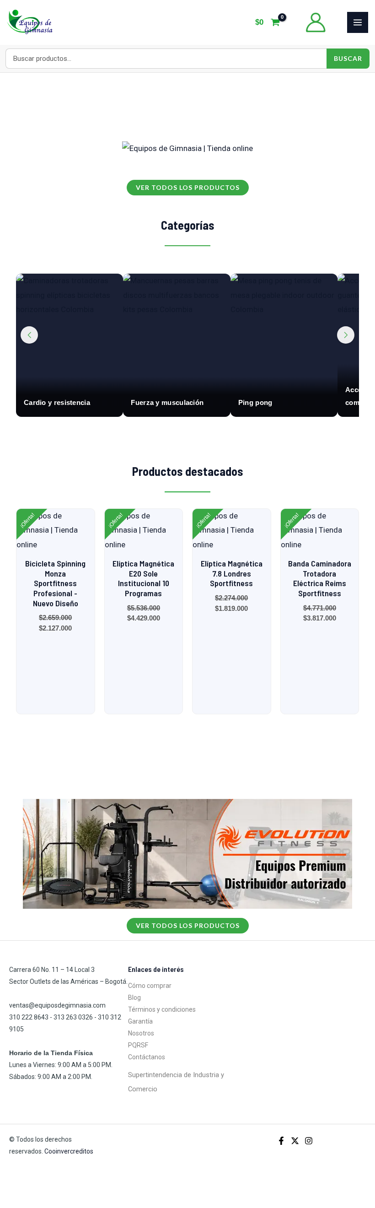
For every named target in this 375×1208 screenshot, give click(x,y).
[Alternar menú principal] (357, 22)
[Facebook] (281, 1141)
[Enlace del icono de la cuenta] (316, 22)
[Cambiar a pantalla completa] (29, 1188)
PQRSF (138, 1045)
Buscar (348, 58)
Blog (134, 997)
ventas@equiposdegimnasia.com (57, 1005)
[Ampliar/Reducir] (9, 1188)
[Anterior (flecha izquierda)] (9, 1203)
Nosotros (141, 1033)
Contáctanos (146, 1057)
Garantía (140, 1021)
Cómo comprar (149, 985)
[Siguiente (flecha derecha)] (29, 1203)
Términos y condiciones (162, 1009)
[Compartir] (49, 1188)
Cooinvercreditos (69, 1151)
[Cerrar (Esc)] (69, 1188)
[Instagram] (309, 1141)
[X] (295, 1141)
